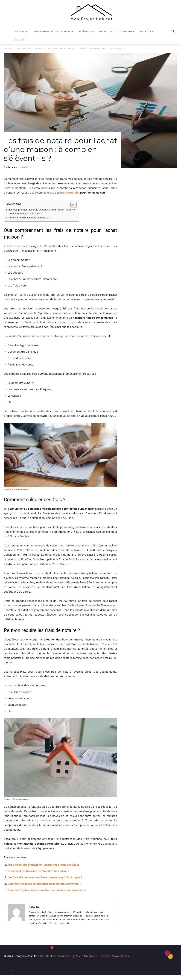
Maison (20, 31)
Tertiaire (145, 31)
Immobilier (125, 31)
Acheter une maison (17, 246)
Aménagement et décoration (52, 31)
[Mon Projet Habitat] (90, 13)
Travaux (104, 31)
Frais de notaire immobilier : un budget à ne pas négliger (43, 864)
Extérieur (84, 31)
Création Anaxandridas (114, 956)
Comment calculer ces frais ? (25, 213)
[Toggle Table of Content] (72, 205)
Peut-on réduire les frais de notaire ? (29, 217)
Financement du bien (40, 48)
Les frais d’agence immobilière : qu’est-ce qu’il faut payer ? (45, 877)
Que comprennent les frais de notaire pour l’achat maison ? (42, 209)
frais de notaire (70, 192)
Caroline (12, 167)
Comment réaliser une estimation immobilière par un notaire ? (47, 890)
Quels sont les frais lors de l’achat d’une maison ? (38, 871)
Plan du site (89, 956)
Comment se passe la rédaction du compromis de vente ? (44, 883)
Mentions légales (69, 956)
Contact (20, 40)
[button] (173, 31)
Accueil (7, 48)
